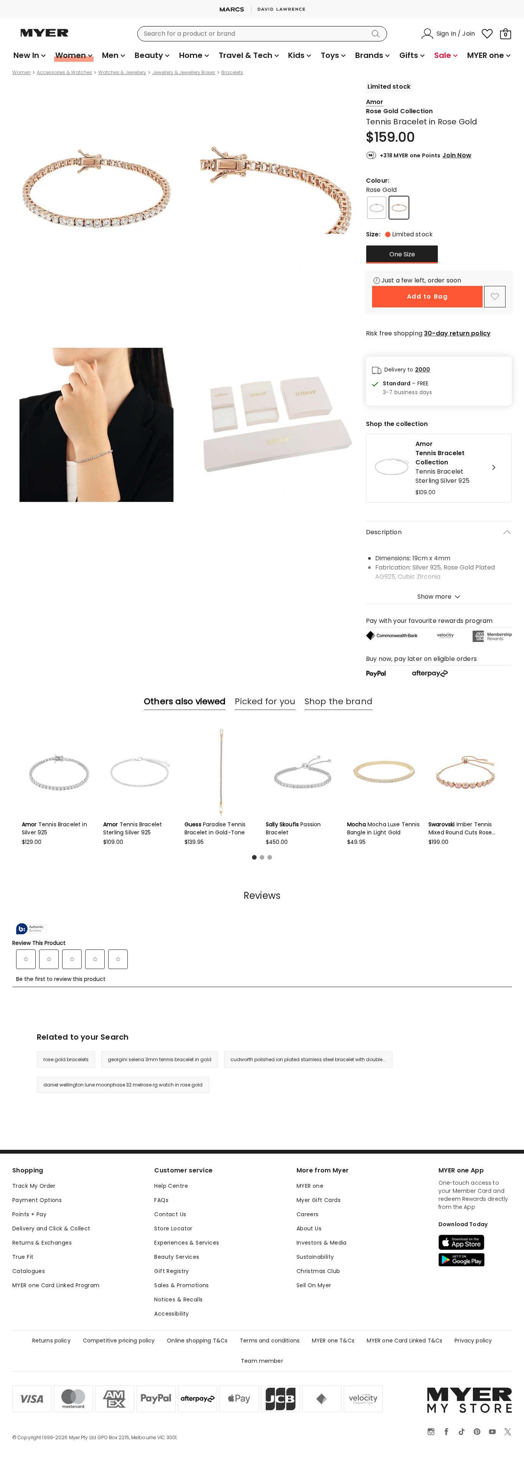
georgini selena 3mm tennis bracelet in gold (159, 1059)
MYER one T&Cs (333, 1340)
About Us (309, 1228)
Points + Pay (29, 1214)
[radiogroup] (439, 254)
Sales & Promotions (181, 1285)
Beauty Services (176, 1257)
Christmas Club (318, 1271)
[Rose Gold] (399, 207)
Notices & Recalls (178, 1299)
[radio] (402, 254)
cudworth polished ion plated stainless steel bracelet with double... (308, 1059)
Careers (308, 1214)
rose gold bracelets (66, 1059)
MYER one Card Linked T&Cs (405, 1340)
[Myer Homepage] (44, 37)
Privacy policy (473, 1340)
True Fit (22, 1257)
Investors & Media (322, 1243)
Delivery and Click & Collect (51, 1228)
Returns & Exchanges (42, 1243)
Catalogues (28, 1271)
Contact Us (170, 1214)
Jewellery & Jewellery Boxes (183, 72)
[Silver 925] (376, 207)
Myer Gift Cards (319, 1200)
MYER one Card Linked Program (56, 1285)
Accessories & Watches (64, 72)
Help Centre (171, 1186)
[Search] (377, 33)
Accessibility (171, 1314)
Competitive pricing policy (119, 1340)
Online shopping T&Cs (197, 1340)
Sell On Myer (314, 1285)
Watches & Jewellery (122, 72)
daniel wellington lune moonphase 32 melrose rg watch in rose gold (123, 1084)
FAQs (161, 1200)
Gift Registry (171, 1271)
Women (21, 72)
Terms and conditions (270, 1340)
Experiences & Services (186, 1243)
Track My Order (34, 1186)
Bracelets (232, 72)
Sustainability (315, 1257)
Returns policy (51, 1340)
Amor (375, 101)
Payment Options (37, 1200)
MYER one (310, 1186)
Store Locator (173, 1228)
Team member (262, 1361)
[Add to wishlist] (495, 296)
